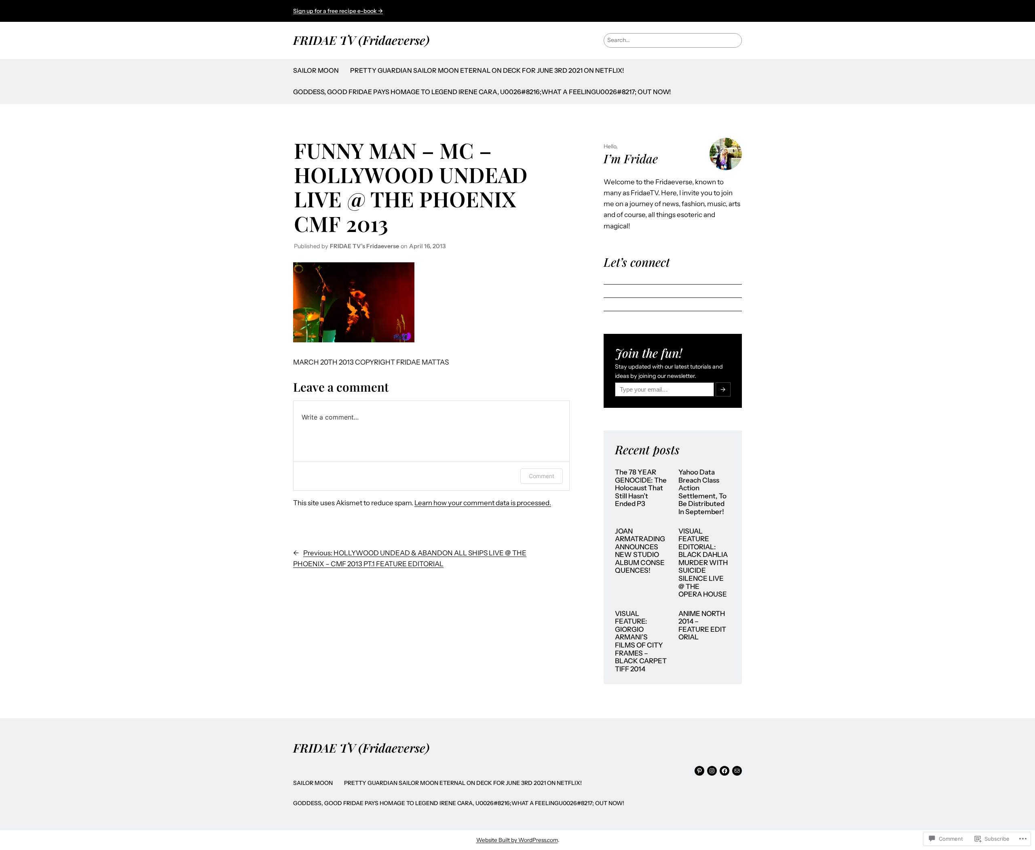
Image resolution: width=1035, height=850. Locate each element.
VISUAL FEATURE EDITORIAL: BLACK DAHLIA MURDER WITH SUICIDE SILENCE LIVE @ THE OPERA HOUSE (703, 563)
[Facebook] (724, 771)
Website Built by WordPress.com (517, 840)
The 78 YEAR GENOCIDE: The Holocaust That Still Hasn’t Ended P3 (641, 488)
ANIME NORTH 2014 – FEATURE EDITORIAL (702, 625)
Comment (541, 475)
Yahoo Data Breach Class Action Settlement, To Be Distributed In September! (702, 492)
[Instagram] (712, 771)
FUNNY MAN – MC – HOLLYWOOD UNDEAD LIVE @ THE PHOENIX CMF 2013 (411, 186)
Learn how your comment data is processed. (482, 503)
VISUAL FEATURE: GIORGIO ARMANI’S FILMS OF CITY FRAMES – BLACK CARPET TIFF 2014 (641, 641)
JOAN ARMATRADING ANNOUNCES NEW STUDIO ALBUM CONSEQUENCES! (640, 551)
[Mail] (737, 771)
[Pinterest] (699, 771)
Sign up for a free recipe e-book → (338, 11)
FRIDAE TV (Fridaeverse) (361, 40)
